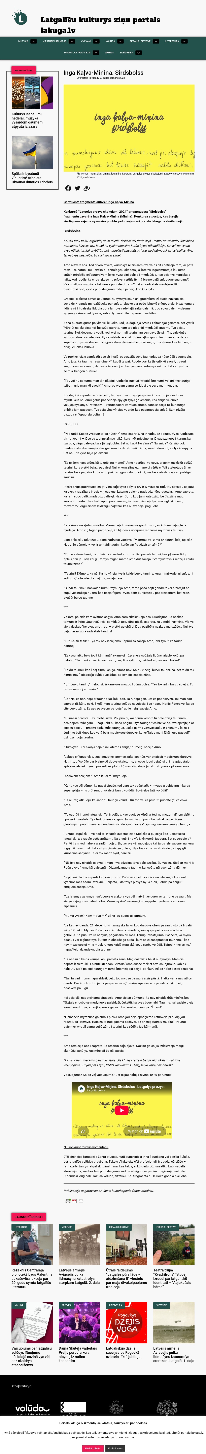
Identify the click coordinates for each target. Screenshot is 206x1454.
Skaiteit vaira (115, 1448)
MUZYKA (66, 1305)
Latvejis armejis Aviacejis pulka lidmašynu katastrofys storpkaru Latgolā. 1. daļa (173, 1354)
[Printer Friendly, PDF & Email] (75, 1201)
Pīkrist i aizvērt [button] (93, 1448)
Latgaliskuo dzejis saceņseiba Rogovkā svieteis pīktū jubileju (123, 1352)
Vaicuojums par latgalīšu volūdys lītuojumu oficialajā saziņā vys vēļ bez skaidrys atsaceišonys (31, 1356)
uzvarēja (86, 216)
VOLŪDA (19, 1305)
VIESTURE (67, 1227)
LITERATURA (21, 1227)
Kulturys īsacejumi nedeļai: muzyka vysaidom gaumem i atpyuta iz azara (28, 120)
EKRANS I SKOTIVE (119, 1227)
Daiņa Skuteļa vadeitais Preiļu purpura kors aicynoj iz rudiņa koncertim (78, 1354)
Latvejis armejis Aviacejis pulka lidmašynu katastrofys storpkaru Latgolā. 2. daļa (79, 1276)
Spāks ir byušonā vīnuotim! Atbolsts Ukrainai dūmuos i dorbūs (32, 178)
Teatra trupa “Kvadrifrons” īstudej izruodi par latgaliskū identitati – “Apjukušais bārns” (172, 1278)
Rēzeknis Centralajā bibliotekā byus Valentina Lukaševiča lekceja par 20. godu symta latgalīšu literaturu (32, 1278)
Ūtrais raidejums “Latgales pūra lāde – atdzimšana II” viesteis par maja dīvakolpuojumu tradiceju (126, 1278)
